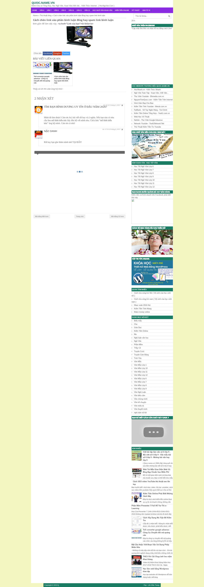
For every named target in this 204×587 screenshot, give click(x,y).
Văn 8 (56, 10)
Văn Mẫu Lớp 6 (140, 379)
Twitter (66, 53)
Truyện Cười (139, 351)
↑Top (145, 585)
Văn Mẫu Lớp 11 (140, 372)
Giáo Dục (138, 327)
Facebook (47, 53)
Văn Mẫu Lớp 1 (140, 365)
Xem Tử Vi (146, 10)
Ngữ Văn (137, 341)
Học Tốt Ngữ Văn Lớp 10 (144, 180)
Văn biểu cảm (139, 395)
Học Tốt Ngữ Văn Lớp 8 (143, 173)
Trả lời (118, 115)
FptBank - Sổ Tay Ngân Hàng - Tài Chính (150, 110)
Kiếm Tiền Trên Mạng (142, 309)
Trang (157, 585)
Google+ (57, 53)
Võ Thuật (136, 10)
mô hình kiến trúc (59, 120)
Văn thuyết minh (140, 409)
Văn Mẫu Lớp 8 (140, 385)
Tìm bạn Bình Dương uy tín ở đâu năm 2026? (75, 106)
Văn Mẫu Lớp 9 (140, 389)
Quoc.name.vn (43, 2)
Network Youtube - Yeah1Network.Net (149, 124)
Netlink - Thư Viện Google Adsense (148, 120)
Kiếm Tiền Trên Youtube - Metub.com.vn (150, 106)
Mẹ (135, 334)
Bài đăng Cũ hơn (117, 216)
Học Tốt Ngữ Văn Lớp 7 (143, 170)
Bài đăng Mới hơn (41, 216)
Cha (135, 324)
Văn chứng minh (140, 399)
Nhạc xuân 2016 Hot (142, 305)
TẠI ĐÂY (77, 142)
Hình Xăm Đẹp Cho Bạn (143, 103)
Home (34, 10)
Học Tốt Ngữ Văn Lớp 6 (143, 166)
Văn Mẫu (137, 361)
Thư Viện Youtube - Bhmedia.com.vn (149, 96)
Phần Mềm (138, 345)
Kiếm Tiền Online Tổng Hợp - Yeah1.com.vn (152, 113)
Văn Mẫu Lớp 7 (140, 382)
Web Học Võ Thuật (141, 117)
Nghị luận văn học (141, 338)
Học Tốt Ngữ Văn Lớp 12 (144, 187)
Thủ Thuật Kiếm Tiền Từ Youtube (147, 127)
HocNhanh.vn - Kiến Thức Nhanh (147, 90)
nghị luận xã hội (140, 412)
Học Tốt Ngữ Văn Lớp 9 (143, 177)
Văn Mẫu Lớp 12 (141, 375)
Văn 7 (49, 10)
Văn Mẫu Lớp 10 (141, 368)
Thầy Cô (137, 348)
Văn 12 (87, 10)
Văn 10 (71, 10)
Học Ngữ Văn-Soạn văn (102, 10)
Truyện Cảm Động (141, 355)
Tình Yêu (137, 358)
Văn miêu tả (139, 406)
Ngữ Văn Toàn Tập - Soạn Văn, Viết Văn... (151, 93)
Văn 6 (42, 10)
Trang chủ (80, 216)
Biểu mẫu (138, 321)
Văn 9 (63, 10)
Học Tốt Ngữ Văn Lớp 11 (144, 183)
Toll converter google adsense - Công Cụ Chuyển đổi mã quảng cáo (156, 532)
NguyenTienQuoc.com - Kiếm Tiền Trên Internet (153, 100)
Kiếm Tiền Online (122, 10)
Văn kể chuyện (140, 402)
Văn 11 (79, 10)
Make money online (142, 312)
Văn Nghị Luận (140, 392)
